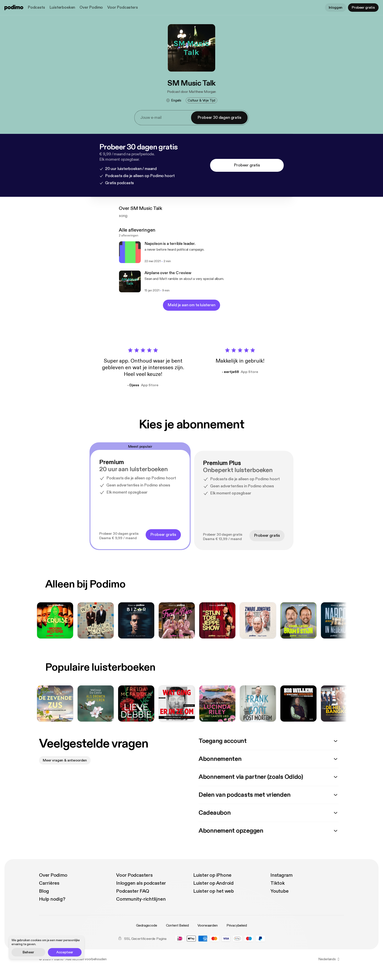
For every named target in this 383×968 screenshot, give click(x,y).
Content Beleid (177, 925)
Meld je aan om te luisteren (191, 305)
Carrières (49, 883)
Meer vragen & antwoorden (65, 760)
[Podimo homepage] (13, 7)
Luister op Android (213, 883)
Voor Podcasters (122, 7)
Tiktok (277, 883)
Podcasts (36, 7)
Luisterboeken (62, 7)
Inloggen (336, 7)
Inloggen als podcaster (141, 883)
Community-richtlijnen (141, 899)
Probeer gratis (363, 7)
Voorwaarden (207, 925)
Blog (44, 891)
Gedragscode (146, 925)
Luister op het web (213, 891)
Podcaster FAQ (132, 891)
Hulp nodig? (52, 899)
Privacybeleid (237, 925)
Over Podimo (91, 7)
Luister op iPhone (212, 875)
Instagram (281, 875)
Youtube (279, 891)
